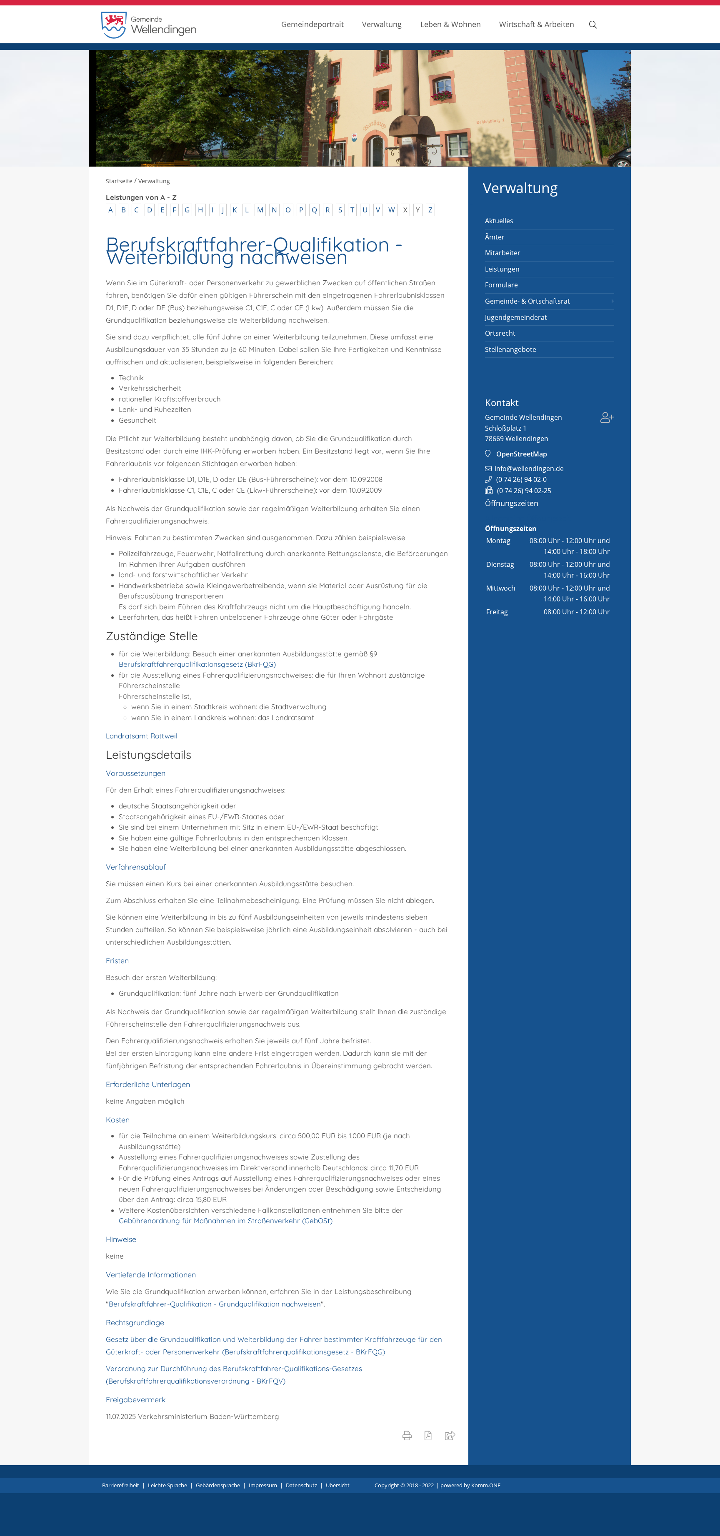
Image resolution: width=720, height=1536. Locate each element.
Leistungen (502, 269)
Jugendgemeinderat (516, 317)
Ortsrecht (500, 333)
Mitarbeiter (502, 252)
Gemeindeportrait (312, 24)
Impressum (263, 1485)
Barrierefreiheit (120, 1485)
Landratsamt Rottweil (142, 735)
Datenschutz (301, 1485)
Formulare (501, 284)
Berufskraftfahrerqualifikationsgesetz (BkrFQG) (197, 664)
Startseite (119, 181)
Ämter (495, 237)
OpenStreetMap (521, 454)
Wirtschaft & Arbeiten (536, 24)
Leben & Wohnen (450, 24)
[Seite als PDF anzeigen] (430, 1435)
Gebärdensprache (218, 1485)
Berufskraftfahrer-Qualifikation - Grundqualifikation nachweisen (215, 1303)
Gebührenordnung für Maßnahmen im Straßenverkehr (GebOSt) (225, 1220)
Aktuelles (499, 220)
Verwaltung (382, 24)
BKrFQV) (271, 1380)
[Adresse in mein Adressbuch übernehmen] (607, 418)
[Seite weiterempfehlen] (452, 1435)
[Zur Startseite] (149, 36)
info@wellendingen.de (529, 468)
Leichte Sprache (167, 1485)
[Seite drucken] (408, 1435)
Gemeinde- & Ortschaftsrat (527, 301)
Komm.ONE (485, 1485)
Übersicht (338, 1485)
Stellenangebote (510, 349)
